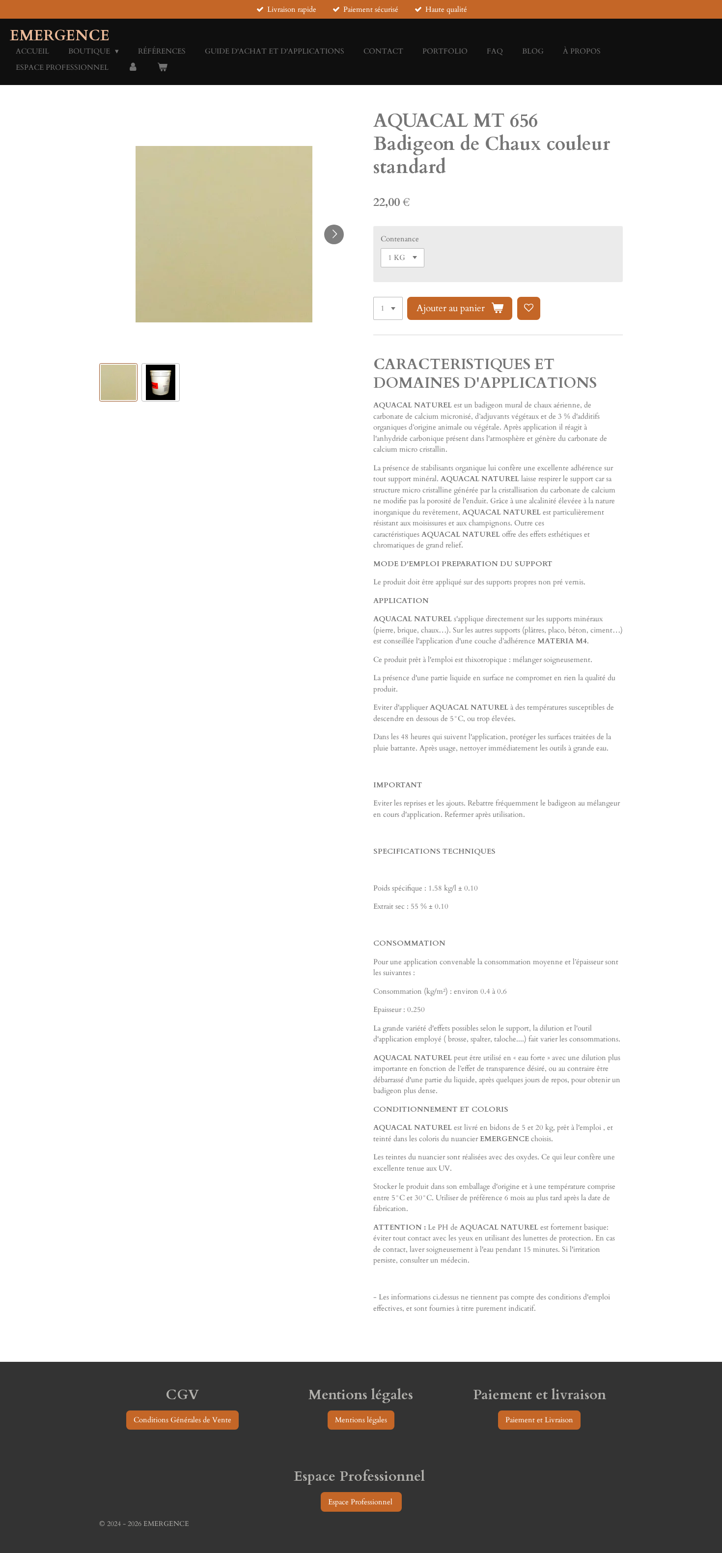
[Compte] (133, 67)
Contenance (400, 239)
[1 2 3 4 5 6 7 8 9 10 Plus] (388, 308)
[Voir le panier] (162, 67)
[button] (118, 382)
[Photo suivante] (334, 234)
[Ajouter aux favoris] (528, 308)
